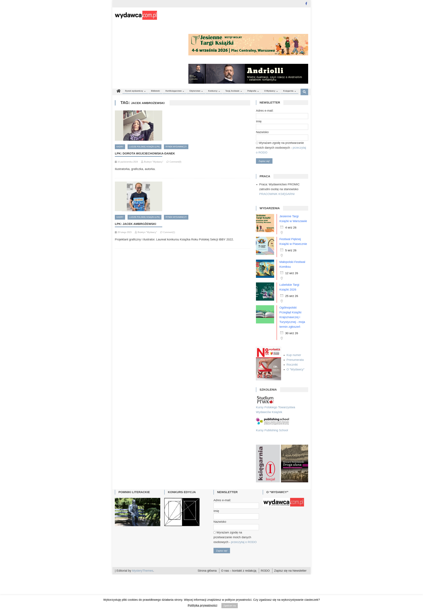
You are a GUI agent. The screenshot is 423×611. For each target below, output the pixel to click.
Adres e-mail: (264, 110)
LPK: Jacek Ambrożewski (135, 224)
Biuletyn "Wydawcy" (153, 162)
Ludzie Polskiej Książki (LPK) (144, 147)
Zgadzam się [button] (229, 605)
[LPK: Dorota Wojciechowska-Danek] (182, 125)
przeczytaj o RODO (244, 571)
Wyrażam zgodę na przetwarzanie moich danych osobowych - (281, 147)
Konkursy (212, 91)
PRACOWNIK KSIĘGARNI (277, 194)
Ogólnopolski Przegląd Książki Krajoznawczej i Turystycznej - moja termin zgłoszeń (292, 317)
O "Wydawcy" (296, 369)
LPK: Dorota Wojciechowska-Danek (145, 153)
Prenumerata (296, 359)
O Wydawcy (269, 91)
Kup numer (294, 355)
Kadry (119, 147)
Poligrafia (251, 91)
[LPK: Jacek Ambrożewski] (182, 196)
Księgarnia (288, 91)
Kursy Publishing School (272, 430)
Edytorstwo (195, 91)
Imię (259, 121)
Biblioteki (155, 91)
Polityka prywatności (202, 605)
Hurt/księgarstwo (173, 91)
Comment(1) (169, 232)
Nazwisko (262, 132)
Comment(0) (175, 162)
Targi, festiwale (232, 91)
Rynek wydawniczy (134, 91)
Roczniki (293, 364)
